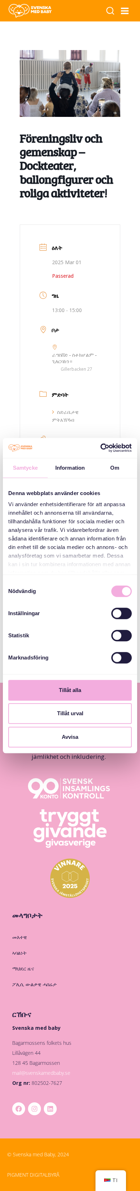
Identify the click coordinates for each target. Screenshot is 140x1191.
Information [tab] (70, 468)
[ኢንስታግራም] (34, 1108)
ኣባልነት (19, 952)
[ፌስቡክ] (18, 1108)
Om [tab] (114, 468)
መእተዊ (19, 937)
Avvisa (70, 737)
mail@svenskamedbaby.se (41, 1072)
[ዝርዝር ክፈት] (124, 10)
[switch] (121, 613)
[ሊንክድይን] (50, 1108)
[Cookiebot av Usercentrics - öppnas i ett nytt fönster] (101, 448)
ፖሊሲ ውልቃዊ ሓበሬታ (34, 984)
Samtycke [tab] (25, 468)
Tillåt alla (70, 690)
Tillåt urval (70, 713)
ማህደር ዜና (23, 968)
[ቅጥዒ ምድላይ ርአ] (110, 11)
